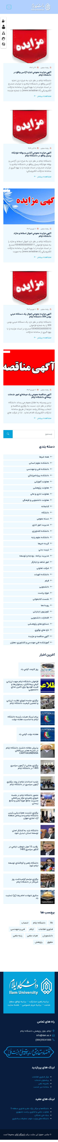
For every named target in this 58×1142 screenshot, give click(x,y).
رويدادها (45, 605)
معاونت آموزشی (41, 481)
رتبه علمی (17, 935)
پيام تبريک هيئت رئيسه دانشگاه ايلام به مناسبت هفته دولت (23, 718)
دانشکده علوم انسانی (39, 463)
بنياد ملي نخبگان (41, 1115)
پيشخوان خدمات (42, 1080)
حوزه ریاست (43, 593)
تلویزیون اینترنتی (41, 611)
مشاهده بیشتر (44, 96)
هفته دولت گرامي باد (28, 734)
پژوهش (39, 942)
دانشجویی (44, 586)
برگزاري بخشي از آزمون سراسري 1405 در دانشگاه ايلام (24, 767)
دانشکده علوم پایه (40, 537)
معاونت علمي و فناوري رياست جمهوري (32, 1112)
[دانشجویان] (3, 26)
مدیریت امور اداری (40, 525)
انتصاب (24, 922)
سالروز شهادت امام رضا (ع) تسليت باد (22, 897)
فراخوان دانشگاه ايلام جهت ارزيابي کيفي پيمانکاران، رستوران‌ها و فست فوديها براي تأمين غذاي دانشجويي (22, 685)
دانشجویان (48, 935)
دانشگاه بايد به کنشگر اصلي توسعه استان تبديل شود (25, 832)
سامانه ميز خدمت (41, 1087)
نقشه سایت (13, 1005)
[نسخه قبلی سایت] (3, 44)
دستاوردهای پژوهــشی (38, 624)
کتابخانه (45, 506)
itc (51, 922)
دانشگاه (45, 512)
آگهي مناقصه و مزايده (38, 636)
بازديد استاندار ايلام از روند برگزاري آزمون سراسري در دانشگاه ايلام (22, 783)
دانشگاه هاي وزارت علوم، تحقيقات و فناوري (30, 1118)
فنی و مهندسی (18, 929)
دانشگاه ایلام (39, 922)
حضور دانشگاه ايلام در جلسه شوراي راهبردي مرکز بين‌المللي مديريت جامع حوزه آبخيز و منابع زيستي (23, 799)
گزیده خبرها (43, 543)
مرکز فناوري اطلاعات (40, 1077)
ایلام (32, 929)
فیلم (47, 580)
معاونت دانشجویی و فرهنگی (36, 500)
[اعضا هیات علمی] (3, 20)
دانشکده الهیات (41, 574)
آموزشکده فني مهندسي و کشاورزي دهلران (29, 642)
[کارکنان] (3, 33)
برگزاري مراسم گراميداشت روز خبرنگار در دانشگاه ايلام (25, 880)
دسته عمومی (43, 518)
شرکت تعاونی (43, 568)
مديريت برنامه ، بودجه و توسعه (34, 556)
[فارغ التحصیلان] (3, 38)
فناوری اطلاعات (46, 929)
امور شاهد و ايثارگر (40, 562)
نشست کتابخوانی (41, 599)
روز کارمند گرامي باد (29, 669)
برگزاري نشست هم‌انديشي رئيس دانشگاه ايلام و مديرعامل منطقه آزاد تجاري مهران (23, 816)
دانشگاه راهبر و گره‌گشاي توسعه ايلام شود (23, 864)
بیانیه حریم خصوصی (31, 1005)
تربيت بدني (44, 549)
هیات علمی (32, 935)
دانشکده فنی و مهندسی (38, 469)
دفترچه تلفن (43, 1083)
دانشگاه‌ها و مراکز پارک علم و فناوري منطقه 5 (30, 1108)
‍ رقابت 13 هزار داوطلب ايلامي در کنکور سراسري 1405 (23, 848)
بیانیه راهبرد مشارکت (39, 1001)
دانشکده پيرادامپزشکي (38, 475)
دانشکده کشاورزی (40, 531)
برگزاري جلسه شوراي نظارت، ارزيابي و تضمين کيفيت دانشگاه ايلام (22, 702)
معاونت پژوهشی (41, 487)
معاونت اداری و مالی (39, 494)
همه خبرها (44, 457)
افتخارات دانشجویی (40, 617)
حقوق (50, 942)
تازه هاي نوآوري (42, 630)
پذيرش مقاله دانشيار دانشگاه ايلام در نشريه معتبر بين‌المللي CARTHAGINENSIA (22, 751)
